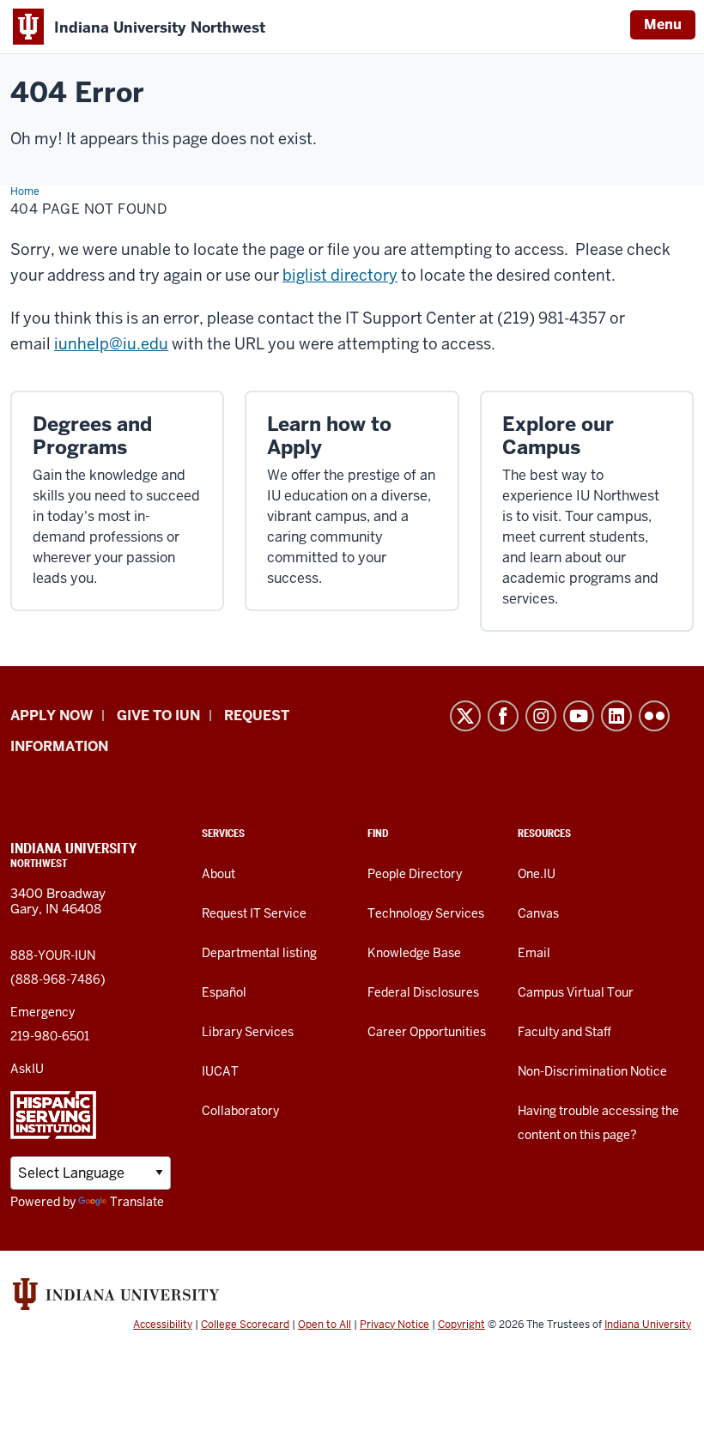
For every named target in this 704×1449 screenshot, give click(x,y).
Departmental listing (259, 953)
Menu (663, 24)
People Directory (414, 874)
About (218, 874)
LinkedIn (616, 715)
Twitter (465, 715)
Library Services (248, 1032)
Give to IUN (158, 715)
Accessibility (162, 1324)
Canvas (538, 913)
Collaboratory (240, 1111)
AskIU (27, 1068)
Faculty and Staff (564, 1032)
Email (534, 953)
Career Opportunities (426, 1032)
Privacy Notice (394, 1324)
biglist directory (340, 275)
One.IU (536, 874)
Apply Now (51, 715)
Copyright (461, 1324)
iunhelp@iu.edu (111, 344)
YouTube (578, 715)
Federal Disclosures (423, 992)
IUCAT (220, 1071)
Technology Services (425, 913)
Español (224, 992)
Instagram (540, 715)
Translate (137, 1202)
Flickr (654, 715)
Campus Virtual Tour (576, 992)
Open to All (324, 1324)
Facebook (503, 715)
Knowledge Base (414, 953)
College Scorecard (245, 1324)
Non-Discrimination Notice (592, 1071)
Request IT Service (254, 913)
